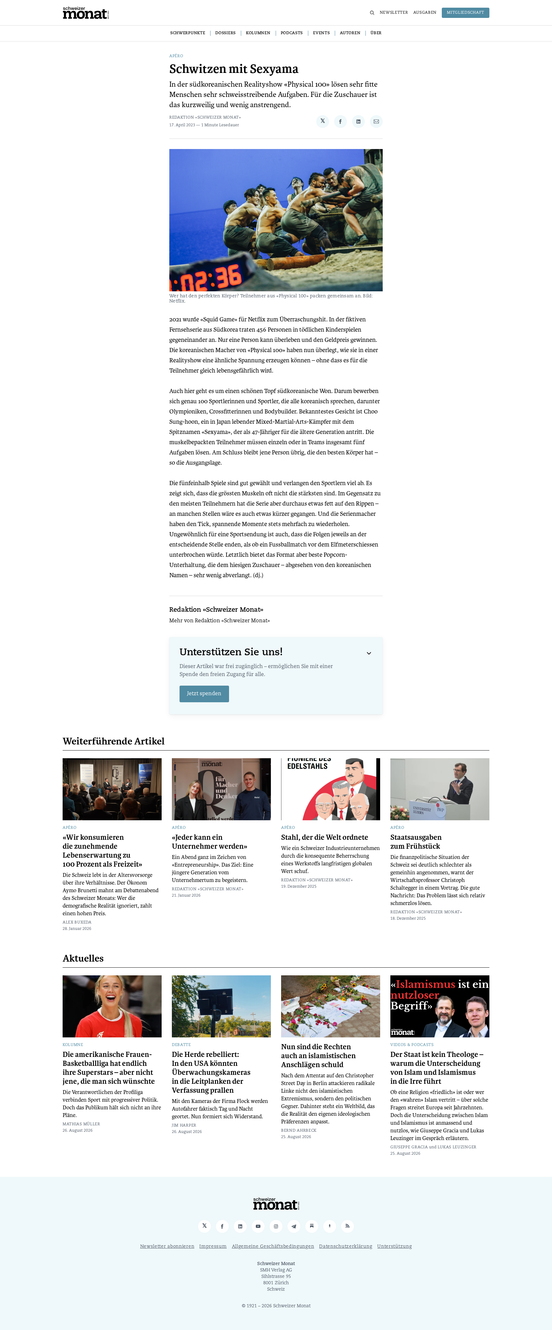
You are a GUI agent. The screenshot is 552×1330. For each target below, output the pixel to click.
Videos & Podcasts (412, 1045)
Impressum (212, 1246)
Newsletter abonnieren (167, 1246)
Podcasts (292, 33)
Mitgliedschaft (465, 13)
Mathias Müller (81, 1124)
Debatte (181, 1045)
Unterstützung (394, 1246)
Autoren (350, 33)
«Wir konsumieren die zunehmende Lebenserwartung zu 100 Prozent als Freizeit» (102, 851)
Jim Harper (184, 1126)
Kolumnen (258, 33)
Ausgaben (425, 13)
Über (376, 33)
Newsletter (394, 13)
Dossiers (225, 33)
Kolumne (73, 1045)
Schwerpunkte (187, 33)
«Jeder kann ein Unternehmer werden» (209, 842)
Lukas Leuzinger (457, 1147)
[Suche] (372, 12)
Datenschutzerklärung (345, 1246)
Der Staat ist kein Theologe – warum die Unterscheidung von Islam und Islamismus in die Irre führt (436, 1068)
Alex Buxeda (77, 923)
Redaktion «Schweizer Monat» (205, 118)
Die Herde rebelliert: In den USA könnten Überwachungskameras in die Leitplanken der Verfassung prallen (211, 1072)
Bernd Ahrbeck (299, 1131)
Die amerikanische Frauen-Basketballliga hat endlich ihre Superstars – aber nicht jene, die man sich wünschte (109, 1068)
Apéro (176, 56)
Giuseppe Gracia (409, 1147)
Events (321, 33)
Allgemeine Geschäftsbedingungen (273, 1246)
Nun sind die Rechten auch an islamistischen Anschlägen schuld (318, 1056)
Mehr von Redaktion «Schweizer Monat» (219, 621)
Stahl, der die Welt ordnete (324, 837)
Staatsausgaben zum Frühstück (416, 842)
